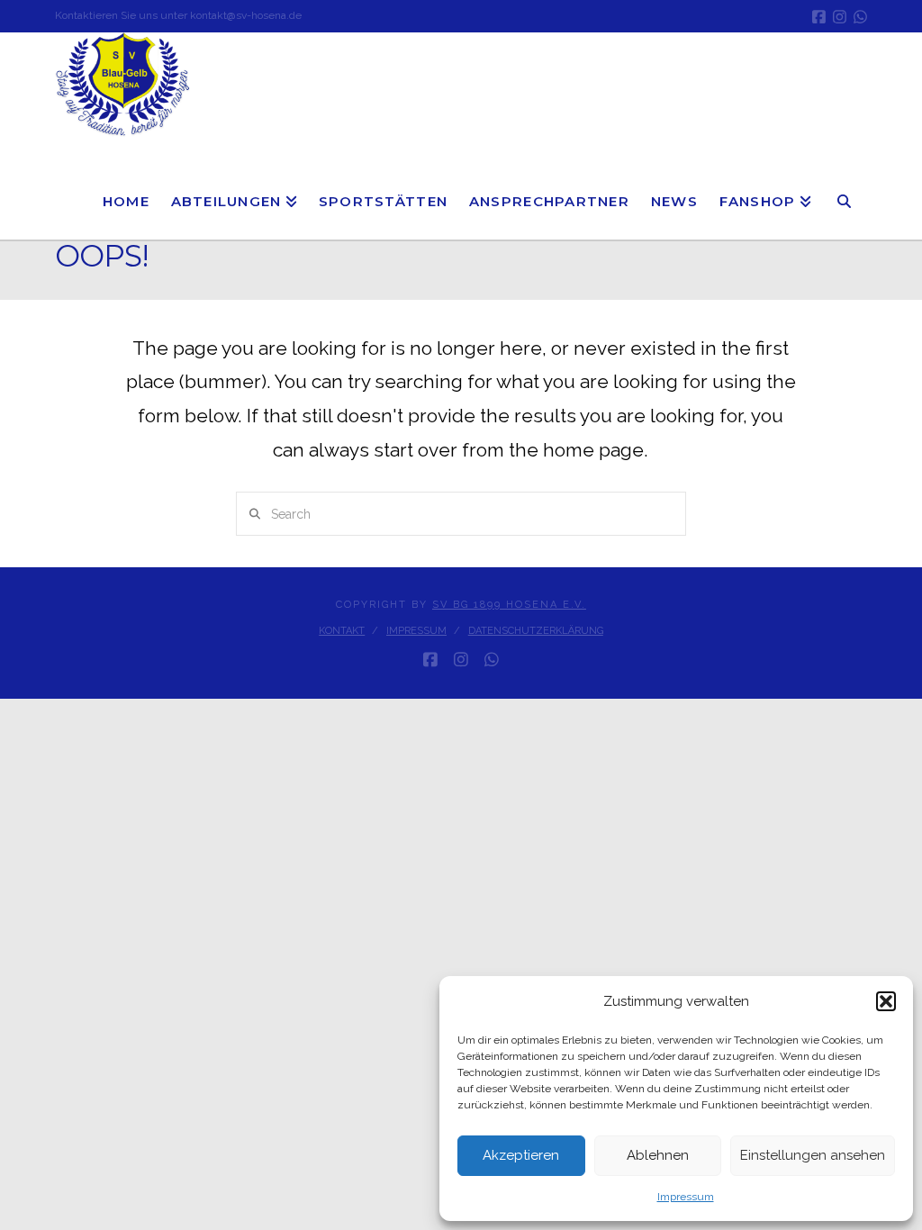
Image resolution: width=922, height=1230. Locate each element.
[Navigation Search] (844, 190)
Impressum (685, 1196)
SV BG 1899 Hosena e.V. (509, 604)
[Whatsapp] (860, 16)
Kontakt (342, 631)
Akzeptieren (521, 1155)
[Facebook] (819, 16)
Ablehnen (658, 1155)
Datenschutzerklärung (535, 631)
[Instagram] (839, 16)
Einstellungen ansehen (812, 1155)
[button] (886, 1001)
